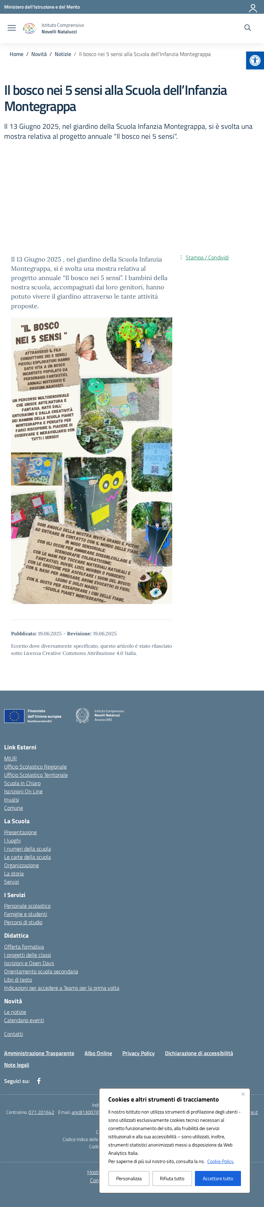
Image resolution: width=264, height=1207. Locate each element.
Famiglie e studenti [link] (25, 914)
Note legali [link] (16, 1065)
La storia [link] (14, 873)
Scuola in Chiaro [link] (22, 783)
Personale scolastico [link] (27, 906)
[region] (174, 1140)
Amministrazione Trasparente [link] (39, 1053)
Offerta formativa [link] (24, 946)
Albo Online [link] (98, 1053)
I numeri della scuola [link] (27, 849)
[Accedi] (253, 7)
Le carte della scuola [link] (27, 857)
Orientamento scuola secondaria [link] (41, 971)
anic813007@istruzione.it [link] (98, 1112)
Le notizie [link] (15, 1012)
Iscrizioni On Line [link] (23, 791)
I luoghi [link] (12, 840)
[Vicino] (243, 1094)
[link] (255, 60)
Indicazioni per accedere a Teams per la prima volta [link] (61, 988)
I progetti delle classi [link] (27, 955)
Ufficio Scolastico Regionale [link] (35, 766)
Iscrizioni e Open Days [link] (29, 963)
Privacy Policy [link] (138, 1053)
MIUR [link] (10, 758)
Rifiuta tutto (172, 1178)
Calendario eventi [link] (24, 1020)
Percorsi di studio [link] (23, 922)
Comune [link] (13, 808)
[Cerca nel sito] (247, 28)
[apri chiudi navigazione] (12, 28)
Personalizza (129, 1178)
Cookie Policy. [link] (220, 1161)
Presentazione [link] (20, 832)
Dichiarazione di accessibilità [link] (199, 1053)
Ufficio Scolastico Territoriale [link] (36, 775)
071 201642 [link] (41, 1112)
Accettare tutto (218, 1178)
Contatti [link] (13, 1034)
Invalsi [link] (11, 799)
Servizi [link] (11, 882)
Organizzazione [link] (21, 865)
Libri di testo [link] (18, 979)
